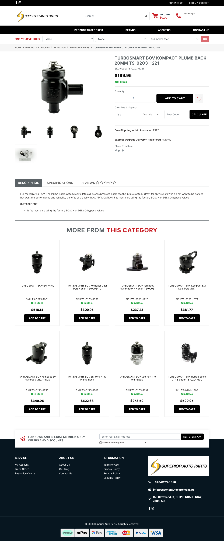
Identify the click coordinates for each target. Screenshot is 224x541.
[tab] (28, 183)
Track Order (22, 468)
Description (28, 183)
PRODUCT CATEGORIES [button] (88, 30)
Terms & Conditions (135, 442)
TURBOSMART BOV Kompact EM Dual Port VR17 (187, 287)
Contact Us (201, 30)
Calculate (199, 114)
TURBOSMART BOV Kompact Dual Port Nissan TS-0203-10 (87, 287)
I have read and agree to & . (131, 442)
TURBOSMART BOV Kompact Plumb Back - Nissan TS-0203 (137, 287)
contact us (176, 3)
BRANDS (130, 30)
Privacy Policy (153, 442)
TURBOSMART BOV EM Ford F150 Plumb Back (87, 378)
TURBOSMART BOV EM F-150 (37, 285)
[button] (199, 98)
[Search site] (146, 16)
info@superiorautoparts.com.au (173, 489)
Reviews (88, 183)
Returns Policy (112, 473)
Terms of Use (111, 464)
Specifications (60, 183)
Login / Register (199, 3)
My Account (22, 464)
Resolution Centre (25, 473)
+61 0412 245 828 (196, 17)
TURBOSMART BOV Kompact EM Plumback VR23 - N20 (37, 378)
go (205, 38)
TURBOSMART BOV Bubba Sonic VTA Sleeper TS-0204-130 (187, 378)
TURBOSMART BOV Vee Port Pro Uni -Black (137, 378)
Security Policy (112, 477)
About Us (164, 30)
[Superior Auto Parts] (37, 15)
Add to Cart (175, 98)
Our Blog (64, 468)
